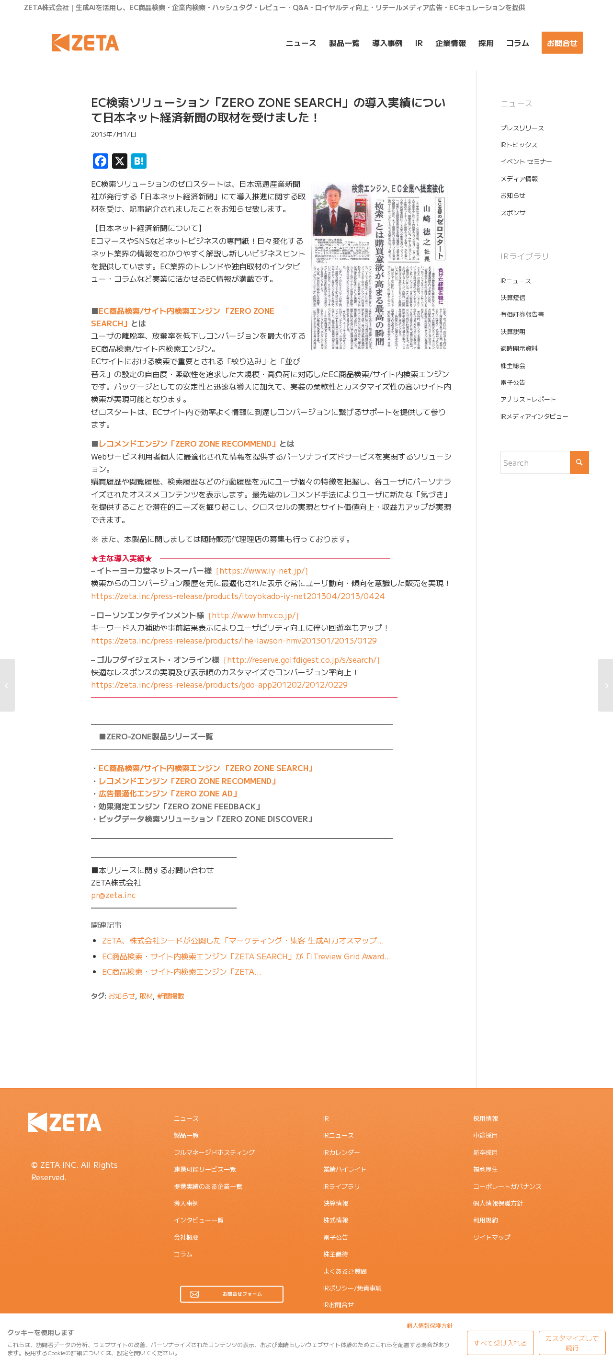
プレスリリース (522, 127)
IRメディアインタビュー (534, 416)
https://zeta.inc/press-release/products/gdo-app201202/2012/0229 (219, 684)
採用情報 (485, 1118)
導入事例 (186, 1203)
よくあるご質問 (345, 1271)
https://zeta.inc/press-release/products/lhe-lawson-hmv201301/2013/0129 (234, 640)
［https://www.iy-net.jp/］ (201, 570)
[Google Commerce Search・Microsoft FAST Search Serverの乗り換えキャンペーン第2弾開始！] (605, 685)
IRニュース (515, 280)
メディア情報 (519, 178)
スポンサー (516, 212)
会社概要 (186, 1237)
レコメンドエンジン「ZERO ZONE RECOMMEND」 (189, 443)
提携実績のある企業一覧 (208, 1186)
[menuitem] (301, 42)
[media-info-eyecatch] (45, 140)
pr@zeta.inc (113, 894)
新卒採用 (485, 1152)
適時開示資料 (519, 348)
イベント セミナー (526, 161)
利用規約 (485, 1219)
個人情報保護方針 (498, 1203)
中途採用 (485, 1135)
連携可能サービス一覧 (205, 1169)
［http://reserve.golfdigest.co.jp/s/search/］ (237, 659)
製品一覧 (186, 1135)
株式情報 (335, 1219)
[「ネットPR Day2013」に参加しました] (7, 685)
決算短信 (512, 297)
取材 (146, 995)
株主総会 (512, 365)
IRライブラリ (341, 1186)
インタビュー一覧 (199, 1219)
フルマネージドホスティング (214, 1152)
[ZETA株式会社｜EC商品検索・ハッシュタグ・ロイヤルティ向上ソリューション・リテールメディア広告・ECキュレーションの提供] (85, 42)
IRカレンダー (341, 1152)
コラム (183, 1253)
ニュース (186, 1118)
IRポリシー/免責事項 (352, 1287)
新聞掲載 (170, 995)
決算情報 (335, 1203)
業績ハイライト (345, 1169)
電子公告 (512, 382)
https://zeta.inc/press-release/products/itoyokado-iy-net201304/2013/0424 (238, 595)
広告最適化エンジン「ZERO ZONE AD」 (169, 793)
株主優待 (335, 1253)
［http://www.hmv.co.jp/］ (197, 615)
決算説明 (512, 331)
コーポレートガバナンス (507, 1186)
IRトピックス (518, 144)
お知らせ (121, 995)
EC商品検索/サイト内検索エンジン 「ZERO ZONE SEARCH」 (207, 767)
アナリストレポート (528, 398)
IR (326, 1118)
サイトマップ (492, 1237)
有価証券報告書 (522, 314)
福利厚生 (485, 1169)
